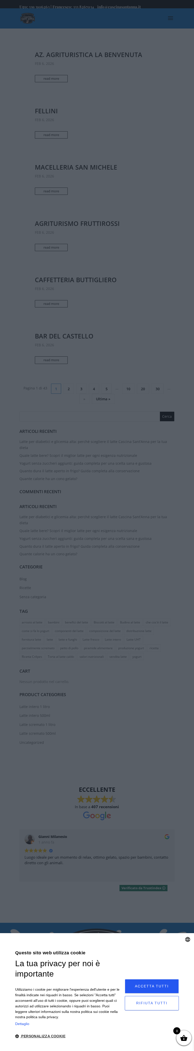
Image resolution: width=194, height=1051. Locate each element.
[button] (68, 1036)
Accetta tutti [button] (152, 986)
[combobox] (187, 939)
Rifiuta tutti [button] (151, 1003)
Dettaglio (22, 1024)
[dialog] (97, 992)
